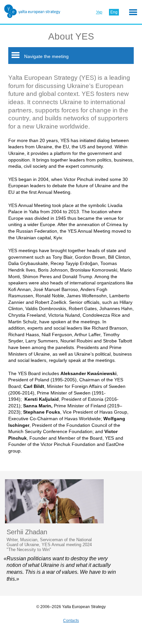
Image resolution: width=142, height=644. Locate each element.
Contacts (71, 620)
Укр (99, 12)
